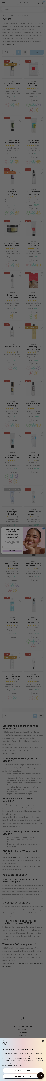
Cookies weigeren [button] (23, 1076)
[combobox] (43, 1041)
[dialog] (23, 1059)
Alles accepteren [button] (23, 1070)
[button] (23, 1065)
